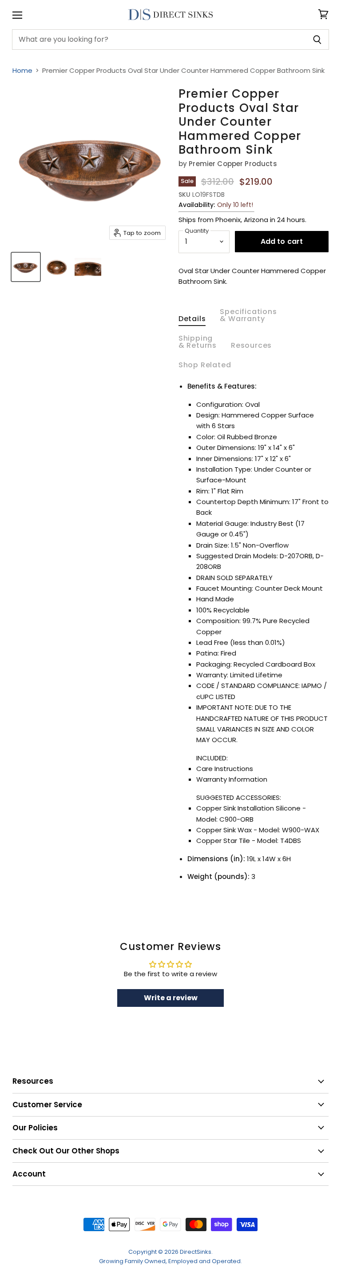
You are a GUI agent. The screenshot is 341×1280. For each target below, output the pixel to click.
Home (22, 70)
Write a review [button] (171, 998)
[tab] (192, 320)
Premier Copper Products (233, 163)
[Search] (317, 39)
